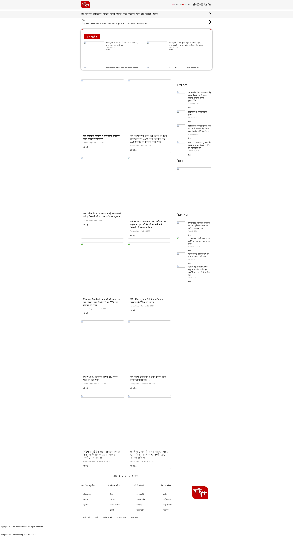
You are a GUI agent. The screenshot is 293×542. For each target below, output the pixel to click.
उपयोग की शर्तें (107, 518)
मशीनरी (112, 14)
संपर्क (96, 518)
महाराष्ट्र (139, 505)
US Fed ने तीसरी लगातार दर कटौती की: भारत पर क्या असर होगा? (199, 241)
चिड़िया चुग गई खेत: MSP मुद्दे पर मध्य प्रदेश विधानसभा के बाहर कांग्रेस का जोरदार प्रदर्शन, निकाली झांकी (101, 454)
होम (82, 14)
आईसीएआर (167, 499)
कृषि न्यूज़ (88, 14)
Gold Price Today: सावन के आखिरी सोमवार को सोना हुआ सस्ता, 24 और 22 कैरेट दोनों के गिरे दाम (114, 24)
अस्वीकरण (134, 518)
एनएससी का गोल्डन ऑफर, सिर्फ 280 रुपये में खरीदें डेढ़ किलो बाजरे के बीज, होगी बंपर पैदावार (199, 128)
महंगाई (112, 510)
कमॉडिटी (148, 14)
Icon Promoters (30, 535)
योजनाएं (118, 14)
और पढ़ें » (190, 107)
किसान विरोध (141, 499)
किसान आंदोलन (115, 505)
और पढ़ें (108, 49)
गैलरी (138, 14)
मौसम (125, 14)
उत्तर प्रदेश (140, 510)
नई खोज (105, 14)
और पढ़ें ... (86, 147)
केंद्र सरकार (167, 505)
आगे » (136, 476)
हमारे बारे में (86, 518)
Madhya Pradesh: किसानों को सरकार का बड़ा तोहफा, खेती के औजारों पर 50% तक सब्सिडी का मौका (101, 302)
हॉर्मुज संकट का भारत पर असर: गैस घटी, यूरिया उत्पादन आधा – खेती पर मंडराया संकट (199, 225)
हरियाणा (112, 499)
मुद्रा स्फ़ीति (140, 494)
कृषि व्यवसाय (97, 14)
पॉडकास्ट (131, 14)
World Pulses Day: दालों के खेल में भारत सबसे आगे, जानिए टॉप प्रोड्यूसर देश (199, 145)
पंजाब (111, 494)
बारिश (165, 494)
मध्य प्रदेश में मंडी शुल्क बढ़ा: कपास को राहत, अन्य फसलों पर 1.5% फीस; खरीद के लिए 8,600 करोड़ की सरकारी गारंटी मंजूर (186, 45)
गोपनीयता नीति (121, 518)
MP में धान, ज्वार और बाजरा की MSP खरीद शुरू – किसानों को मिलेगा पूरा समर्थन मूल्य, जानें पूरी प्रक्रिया (149, 454)
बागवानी (165, 510)
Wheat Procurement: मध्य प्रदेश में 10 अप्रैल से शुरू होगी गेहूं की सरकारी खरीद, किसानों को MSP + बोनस (148, 224)
